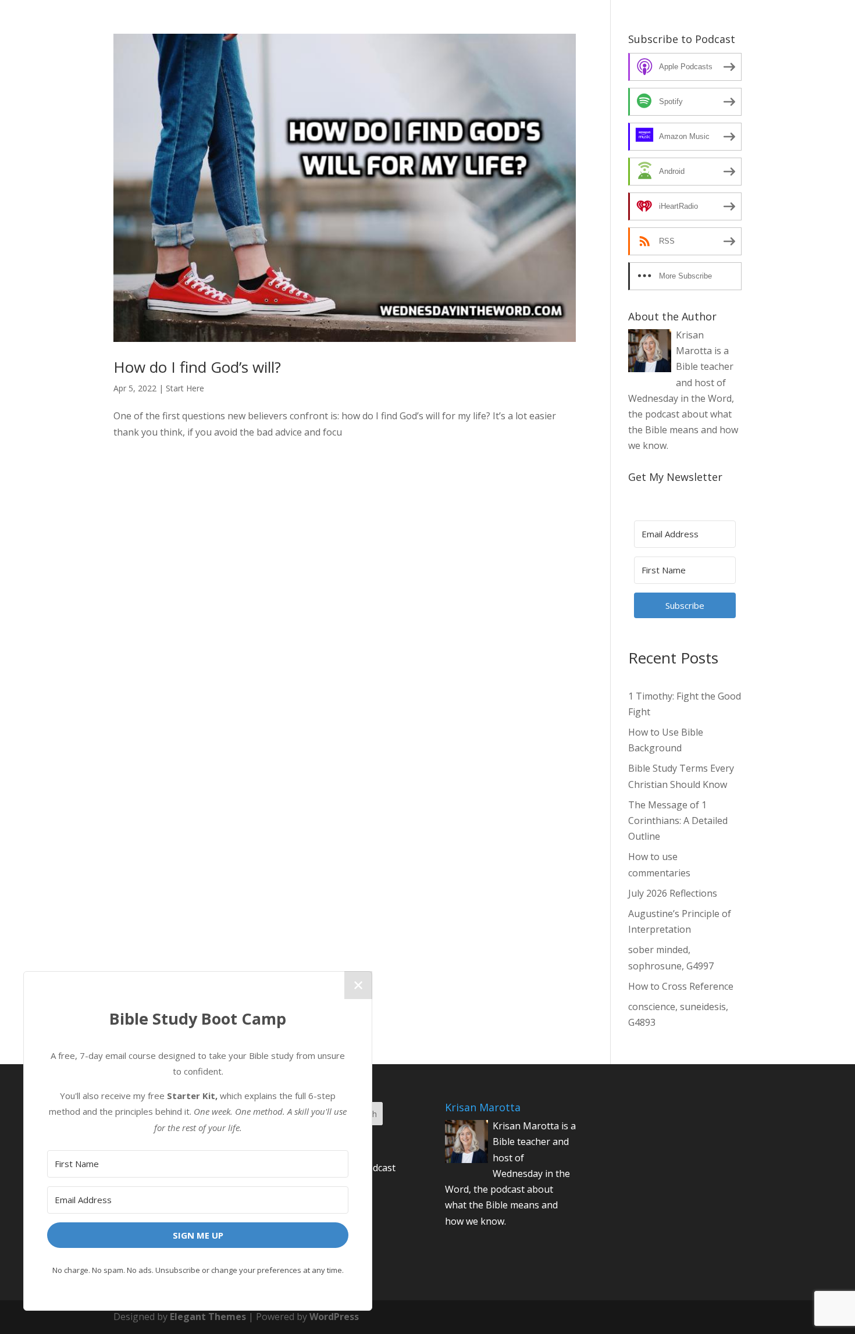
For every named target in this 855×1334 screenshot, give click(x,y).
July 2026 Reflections (672, 893)
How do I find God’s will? (197, 366)
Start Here (185, 388)
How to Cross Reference (680, 986)
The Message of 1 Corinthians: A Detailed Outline (678, 820)
